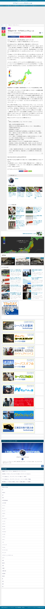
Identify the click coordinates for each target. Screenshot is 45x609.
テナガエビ (4, 531)
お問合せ (23, 607)
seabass (3, 492)
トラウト (3, 536)
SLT (12, 5)
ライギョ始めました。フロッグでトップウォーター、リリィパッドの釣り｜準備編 (16, 479)
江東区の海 (4, 570)
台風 (3, 560)
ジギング (20, 5)
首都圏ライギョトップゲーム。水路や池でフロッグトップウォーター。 (14, 471)
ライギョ (3, 547)
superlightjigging (5, 500)
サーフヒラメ (4, 518)
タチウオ (3, 526)
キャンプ (3, 510)
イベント (3, 505)
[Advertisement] (22, 15)
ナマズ (3, 539)
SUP (3, 497)
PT (2, 489)
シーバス (4, 5)
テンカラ (3, 534)
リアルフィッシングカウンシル (7, 555)
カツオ (3, 508)
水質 (3, 565)
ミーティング (4, 544)
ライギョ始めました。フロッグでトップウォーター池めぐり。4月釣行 (14, 476)
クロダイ (3, 513)
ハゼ (3, 542)
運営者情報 (19, 607)
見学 (3, 581)
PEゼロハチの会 (5, 487)
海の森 (3, 576)
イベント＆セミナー (39, 5)
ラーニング (28, 5)
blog (16, 607)
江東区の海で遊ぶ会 (4, 607)
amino (42, 32)
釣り (3, 586)
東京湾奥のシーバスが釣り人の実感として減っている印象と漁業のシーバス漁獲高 (16, 481)
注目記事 (3, 573)
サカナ (9, 28)
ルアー (3, 557)
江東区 (3, 568)
